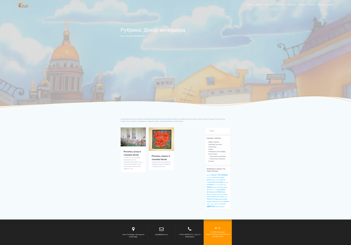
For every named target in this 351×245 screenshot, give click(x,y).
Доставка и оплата (307, 4)
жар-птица (216, 184)
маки (223, 189)
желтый (221, 185)
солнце (211, 204)
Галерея (258, 4)
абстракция (209, 177)
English (331, 4)
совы (208, 204)
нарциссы (219, 194)
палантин (215, 196)
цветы (211, 206)
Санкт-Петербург (219, 174)
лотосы (213, 189)
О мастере (269, 4)
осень (209, 196)
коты (219, 187)
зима (225, 184)
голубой (210, 184)
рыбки (225, 199)
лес (222, 187)
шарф (216, 206)
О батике (279, 4)
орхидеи (225, 194)
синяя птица (219, 201)
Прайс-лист (291, 4)
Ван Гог (209, 175)
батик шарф (218, 182)
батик (209, 180)
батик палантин (216, 180)
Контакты (321, 4)
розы (221, 199)
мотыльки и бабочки (216, 192)
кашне (215, 187)
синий (214, 201)
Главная (249, 4)
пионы (226, 196)
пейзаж (222, 196)
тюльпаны (222, 204)
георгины (225, 182)
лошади (218, 189)
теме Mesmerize (217, 236)
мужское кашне (211, 194)
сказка (226, 201)
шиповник (221, 206)
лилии (225, 187)
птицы (216, 199)
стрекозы (216, 204)
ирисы (210, 187)
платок (210, 199)
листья (209, 190)
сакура (209, 201)
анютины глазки (218, 177)
